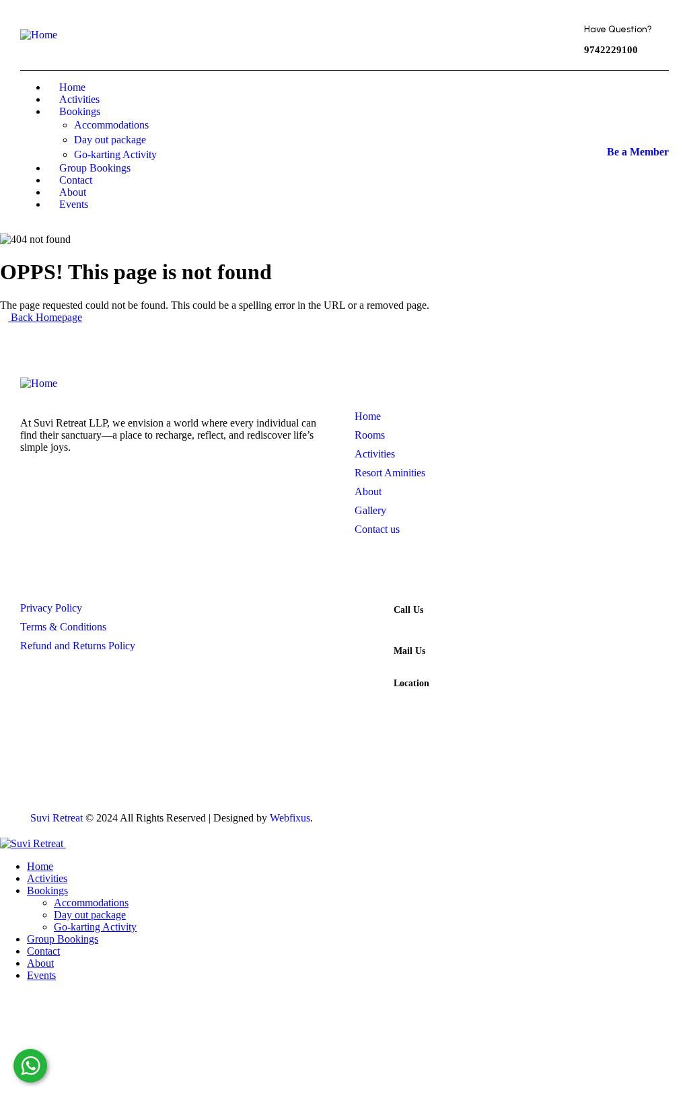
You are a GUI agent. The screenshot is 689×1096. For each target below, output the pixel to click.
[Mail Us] (369, 657)
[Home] (38, 34)
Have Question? (618, 29)
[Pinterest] (345, 33)
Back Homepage (45, 317)
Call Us (408, 610)
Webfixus (290, 818)
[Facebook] (303, 33)
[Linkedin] (642, 811)
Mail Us (409, 651)
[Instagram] (387, 33)
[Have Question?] (556, 38)
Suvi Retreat (56, 818)
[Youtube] (513, 811)
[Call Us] (369, 616)
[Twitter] (262, 33)
